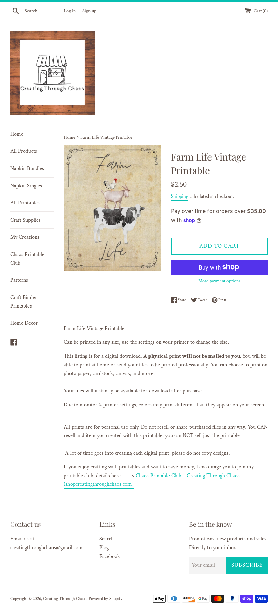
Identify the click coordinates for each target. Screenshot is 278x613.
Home (16, 134)
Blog (104, 547)
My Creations (24, 237)
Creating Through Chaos (64, 598)
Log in (70, 10)
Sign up (89, 10)
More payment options (219, 281)
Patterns (19, 280)
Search (106, 538)
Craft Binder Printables (23, 302)
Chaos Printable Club (27, 259)
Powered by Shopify (105, 598)
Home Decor (24, 323)
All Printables (32, 202)
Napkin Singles (26, 185)
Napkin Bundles (27, 168)
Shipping (179, 196)
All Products (23, 151)
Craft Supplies (25, 220)
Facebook (109, 556)
